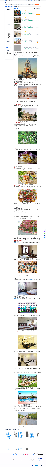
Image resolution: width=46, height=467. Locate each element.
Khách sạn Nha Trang (20, 433)
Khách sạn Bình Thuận (20, 435)
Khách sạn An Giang (32, 437)
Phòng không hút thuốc (9, 53)
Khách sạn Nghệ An (8, 437)
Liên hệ (13, 459)
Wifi (7, 52)
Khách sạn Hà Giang (20, 436)
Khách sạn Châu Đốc (32, 434)
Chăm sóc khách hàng (31, 460)
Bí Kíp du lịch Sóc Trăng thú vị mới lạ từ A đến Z (29, 102)
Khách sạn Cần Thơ (31, 433)
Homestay (8, 36)
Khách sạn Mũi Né (20, 448)
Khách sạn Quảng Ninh (32, 438)
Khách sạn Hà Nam (20, 449)
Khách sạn (8, 33)
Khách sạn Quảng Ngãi (8, 438)
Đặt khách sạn (22, 460)
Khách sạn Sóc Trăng (8, 447)
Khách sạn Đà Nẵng (20, 432)
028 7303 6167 (39, 2)
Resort (8, 35)
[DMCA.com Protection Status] (41, 465)
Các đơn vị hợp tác (15, 460)
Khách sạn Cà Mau (20, 437)
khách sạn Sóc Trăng (16, 53)
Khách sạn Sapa (7, 433)
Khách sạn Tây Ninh (20, 438)
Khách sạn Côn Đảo (32, 432)
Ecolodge (8, 37)
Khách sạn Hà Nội (8, 434)
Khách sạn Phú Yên (20, 434)
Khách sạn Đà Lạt (31, 431)
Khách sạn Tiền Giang (20, 447)
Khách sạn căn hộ (9, 34)
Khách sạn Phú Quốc (8, 432)
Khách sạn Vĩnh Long (8, 448)
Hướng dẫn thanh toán (31, 459)
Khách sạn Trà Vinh (31, 447)
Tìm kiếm (37, 4)
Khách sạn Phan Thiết (32, 436)
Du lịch (21, 459)
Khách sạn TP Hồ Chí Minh (8, 435)
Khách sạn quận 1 (20, 431)
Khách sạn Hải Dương (8, 449)
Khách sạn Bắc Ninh (32, 448)
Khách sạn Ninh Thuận (32, 435)
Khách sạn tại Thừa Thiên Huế (9, 436)
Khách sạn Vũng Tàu (8, 431)
